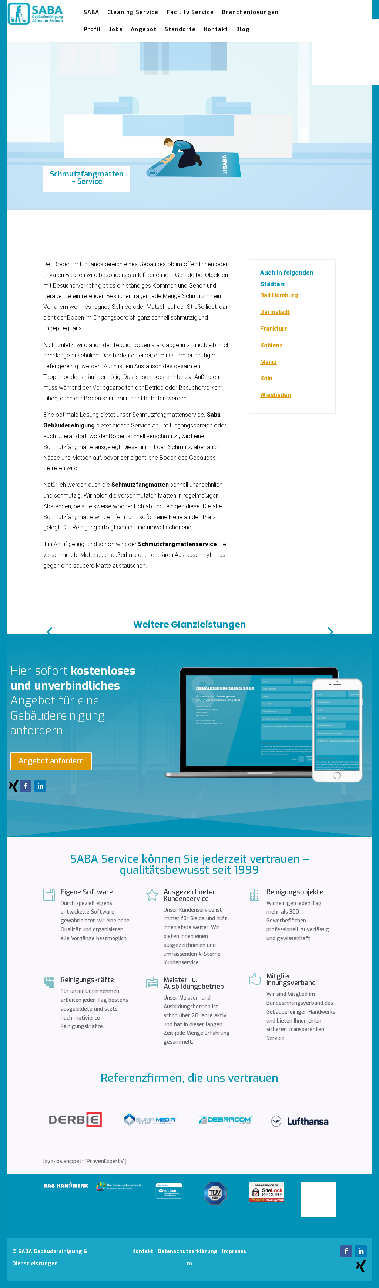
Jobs (116, 29)
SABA (91, 12)
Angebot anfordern (51, 761)
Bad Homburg (279, 295)
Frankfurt (273, 328)
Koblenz (271, 345)
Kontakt (216, 29)
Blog (243, 29)
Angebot (144, 29)
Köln (266, 378)
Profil (92, 29)
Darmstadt (275, 312)
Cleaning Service (132, 12)
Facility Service (190, 12)
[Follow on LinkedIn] (40, 786)
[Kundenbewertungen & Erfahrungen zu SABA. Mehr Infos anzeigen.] (318, 1215)
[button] (49, 631)
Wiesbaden (275, 395)
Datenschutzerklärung (188, 1251)
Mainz (268, 362)
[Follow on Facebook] (25, 786)
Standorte (180, 29)
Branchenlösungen (250, 12)
